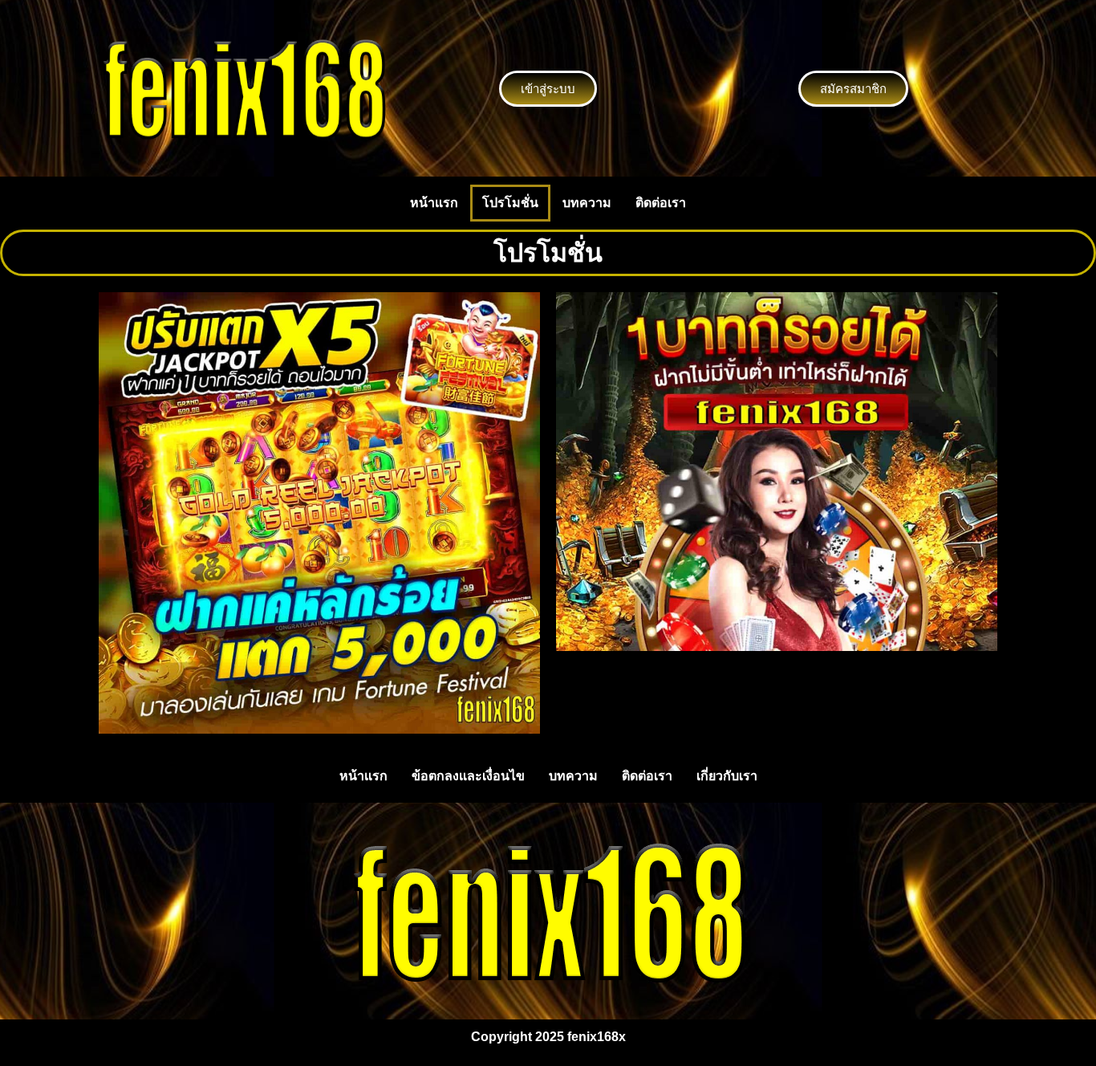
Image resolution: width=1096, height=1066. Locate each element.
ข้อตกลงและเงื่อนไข (468, 776)
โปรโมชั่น (510, 203)
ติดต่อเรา (660, 203)
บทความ (586, 203)
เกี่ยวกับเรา (726, 776)
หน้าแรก (434, 203)
